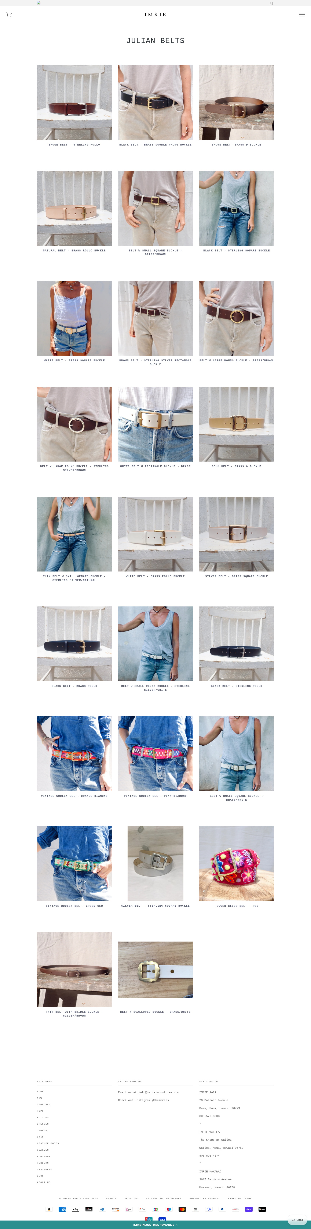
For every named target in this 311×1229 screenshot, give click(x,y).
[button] (155, 1225)
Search (111, 1198)
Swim (40, 1137)
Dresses (43, 1124)
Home (40, 1091)
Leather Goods (48, 1143)
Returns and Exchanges (164, 1198)
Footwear (44, 1156)
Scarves (43, 1150)
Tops (40, 1111)
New (39, 1098)
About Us (44, 1182)
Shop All (44, 1104)
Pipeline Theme (240, 1198)
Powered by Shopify (205, 1198)
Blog (40, 1176)
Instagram (44, 1169)
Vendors (43, 1163)
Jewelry (43, 1130)
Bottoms (43, 1117)
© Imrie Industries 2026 (78, 1198)
